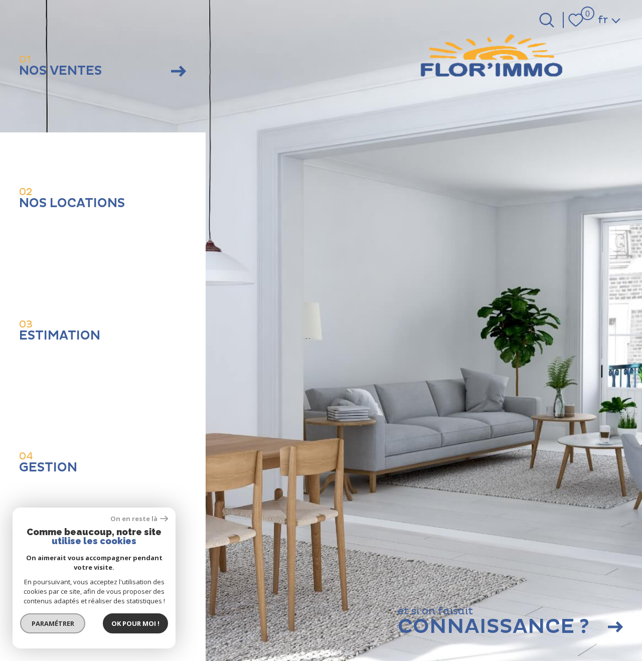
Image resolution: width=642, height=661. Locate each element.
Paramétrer (53, 623)
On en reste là (133, 519)
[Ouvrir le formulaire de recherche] (547, 20)
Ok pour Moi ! (135, 623)
